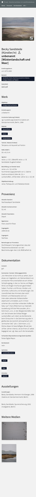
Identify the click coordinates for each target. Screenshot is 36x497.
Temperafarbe (7, 138)
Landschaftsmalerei (8, 353)
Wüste (4, 360)
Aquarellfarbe (7, 129)
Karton (5, 134)
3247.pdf (5, 87)
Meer (4, 368)
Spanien (5, 376)
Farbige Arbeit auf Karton (10, 105)
